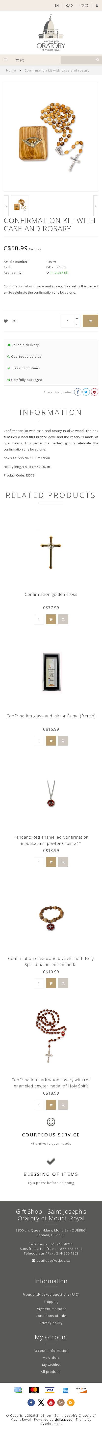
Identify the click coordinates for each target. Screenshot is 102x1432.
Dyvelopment (51, 1424)
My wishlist (51, 1364)
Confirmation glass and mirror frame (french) (51, 716)
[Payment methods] (18, 1390)
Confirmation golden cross (51, 594)
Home (11, 70)
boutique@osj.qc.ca (53, 1260)
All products (51, 1371)
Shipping (51, 1301)
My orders (51, 1357)
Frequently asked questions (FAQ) (51, 1294)
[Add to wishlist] (6, 321)
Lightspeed (63, 1419)
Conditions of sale (51, 1315)
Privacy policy (51, 1323)
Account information (51, 1350)
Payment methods (51, 1308)
